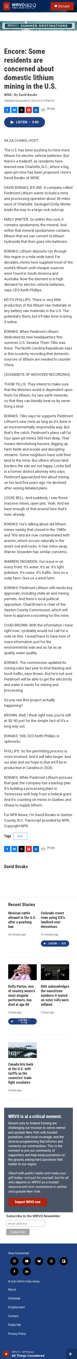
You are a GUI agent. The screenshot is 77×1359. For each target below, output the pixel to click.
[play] (6, 1354)
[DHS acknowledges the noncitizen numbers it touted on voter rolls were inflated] (55, 972)
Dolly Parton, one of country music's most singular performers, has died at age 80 (21, 995)
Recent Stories (21, 904)
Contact (13, 1316)
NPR (20, 836)
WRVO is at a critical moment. (35, 1116)
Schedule (14, 1298)
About (12, 1289)
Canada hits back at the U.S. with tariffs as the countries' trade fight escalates (20, 1073)
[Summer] (38, 25)
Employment (16, 1307)
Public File (14, 1325)
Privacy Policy (17, 1333)
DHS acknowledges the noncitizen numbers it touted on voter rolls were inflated (55, 995)
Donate (64, 6)
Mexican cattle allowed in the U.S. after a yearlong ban (22, 920)
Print (51, 108)
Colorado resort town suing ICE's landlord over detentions (53, 920)
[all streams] (71, 1354)
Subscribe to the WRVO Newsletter (33, 1216)
